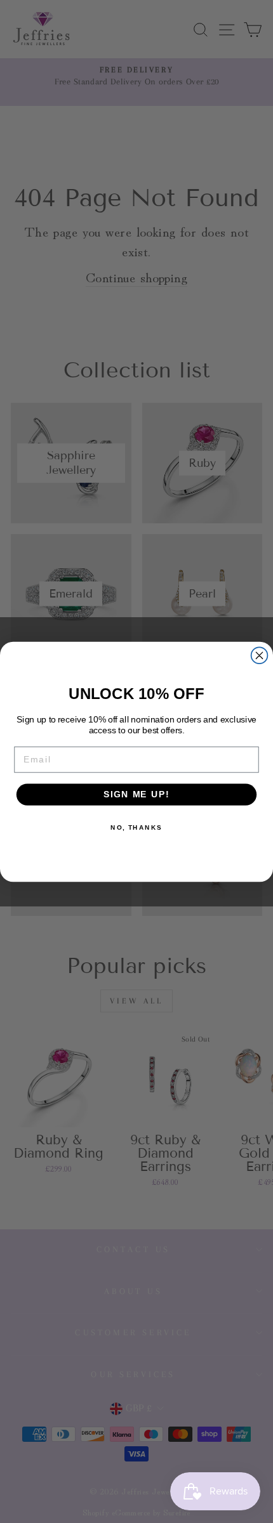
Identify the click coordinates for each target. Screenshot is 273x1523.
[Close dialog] (259, 655)
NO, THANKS (136, 827)
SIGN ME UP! (136, 794)
